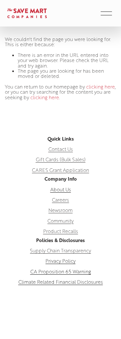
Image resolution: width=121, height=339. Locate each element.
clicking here (100, 86)
